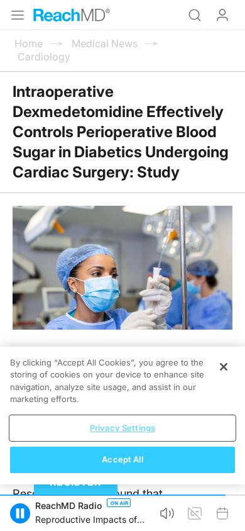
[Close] (223, 367)
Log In (222, 15)
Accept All (122, 459)
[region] (122, 415)
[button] (20, 513)
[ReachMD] (71, 15)
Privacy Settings (122, 428)
